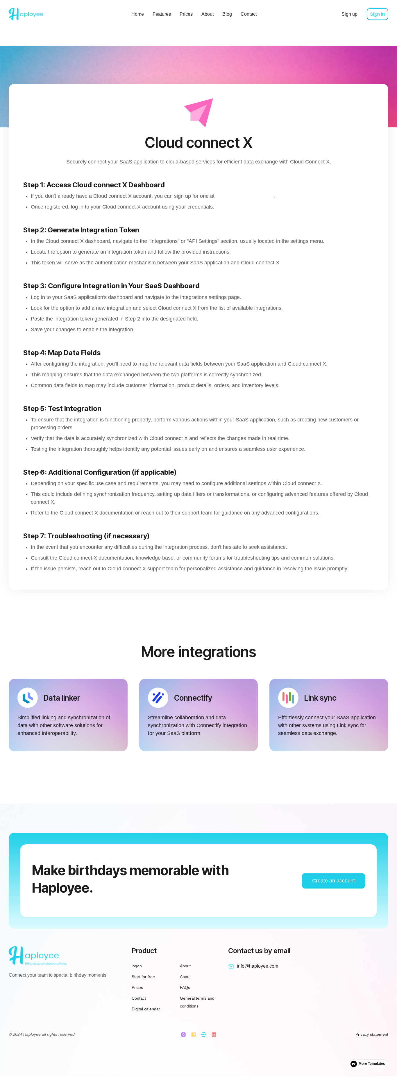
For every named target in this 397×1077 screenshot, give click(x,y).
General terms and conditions (197, 1002)
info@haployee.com (257, 966)
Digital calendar (146, 1009)
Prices (186, 14)
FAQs (185, 987)
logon (137, 966)
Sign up (349, 14)
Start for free (143, 976)
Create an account (333, 881)
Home (137, 14)
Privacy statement (371, 1034)
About (207, 14)
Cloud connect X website (244, 196)
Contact (249, 14)
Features (162, 14)
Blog (227, 14)
